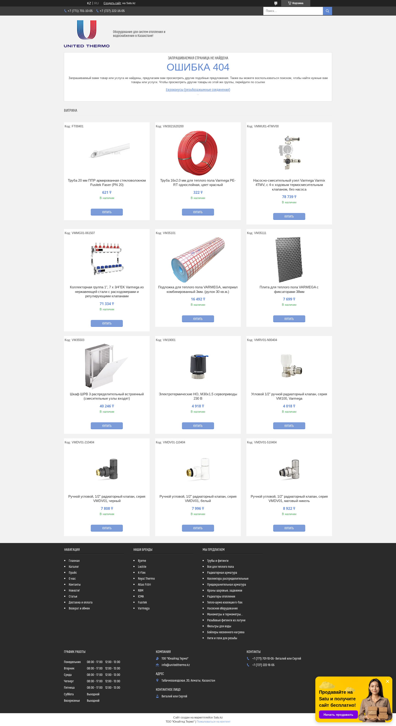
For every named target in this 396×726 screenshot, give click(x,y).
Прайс (73, 573)
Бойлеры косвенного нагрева (226, 632)
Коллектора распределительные (227, 579)
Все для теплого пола (220, 567)
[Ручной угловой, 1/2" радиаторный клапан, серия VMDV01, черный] (107, 469)
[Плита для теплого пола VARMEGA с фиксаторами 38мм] (289, 260)
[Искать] (327, 11)
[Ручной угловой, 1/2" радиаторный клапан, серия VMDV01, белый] (198, 469)
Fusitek (142, 602)
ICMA (141, 596)
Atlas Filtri (144, 585)
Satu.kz (218, 717)
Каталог (74, 567)
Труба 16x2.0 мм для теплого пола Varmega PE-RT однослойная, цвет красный (198, 182)
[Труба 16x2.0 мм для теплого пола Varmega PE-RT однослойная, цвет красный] (198, 153)
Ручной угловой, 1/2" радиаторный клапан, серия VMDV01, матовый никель (289, 498)
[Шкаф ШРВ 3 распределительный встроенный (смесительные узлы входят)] (107, 367)
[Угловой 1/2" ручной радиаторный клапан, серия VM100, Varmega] (289, 367)
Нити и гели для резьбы (222, 638)
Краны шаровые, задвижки (224, 590)
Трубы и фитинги (217, 561)
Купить (107, 212)
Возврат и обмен (79, 608)
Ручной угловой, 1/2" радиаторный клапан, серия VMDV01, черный (106, 498)
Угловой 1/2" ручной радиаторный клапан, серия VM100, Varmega (289, 396)
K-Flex (142, 573)
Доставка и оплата (81, 602)
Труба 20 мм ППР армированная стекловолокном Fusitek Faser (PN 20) (107, 182)
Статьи (73, 596)
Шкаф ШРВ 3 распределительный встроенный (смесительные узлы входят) (107, 396)
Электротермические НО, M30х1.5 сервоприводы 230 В (198, 396)
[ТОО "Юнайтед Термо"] (87, 34)
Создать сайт (112, 3)
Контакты (75, 585)
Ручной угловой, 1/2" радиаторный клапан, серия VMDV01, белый (198, 498)
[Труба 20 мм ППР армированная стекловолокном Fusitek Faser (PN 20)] (107, 153)
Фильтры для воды (219, 626)
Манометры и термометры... (225, 614)
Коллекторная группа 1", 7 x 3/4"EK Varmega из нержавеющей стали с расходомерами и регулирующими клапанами (107, 291)
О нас (72, 579)
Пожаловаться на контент (214, 721)
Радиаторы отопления (221, 596)
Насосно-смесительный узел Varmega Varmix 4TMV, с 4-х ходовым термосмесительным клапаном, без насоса (289, 184)
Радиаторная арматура (222, 573)
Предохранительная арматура (226, 585)
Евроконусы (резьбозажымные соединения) (198, 90)
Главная (74, 561)
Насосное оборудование (222, 608)
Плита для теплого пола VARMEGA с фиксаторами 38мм (289, 289)
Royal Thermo (146, 579)
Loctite (142, 567)
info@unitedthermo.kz (176, 665)
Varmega (144, 608)
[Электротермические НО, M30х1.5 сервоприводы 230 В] (198, 367)
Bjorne (142, 561)
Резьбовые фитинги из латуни (226, 620)
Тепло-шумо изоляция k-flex (224, 602)
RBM (140, 590)
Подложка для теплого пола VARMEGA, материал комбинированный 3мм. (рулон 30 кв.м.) (198, 289)
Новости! (74, 590)
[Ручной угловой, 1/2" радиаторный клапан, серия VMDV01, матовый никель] (289, 469)
